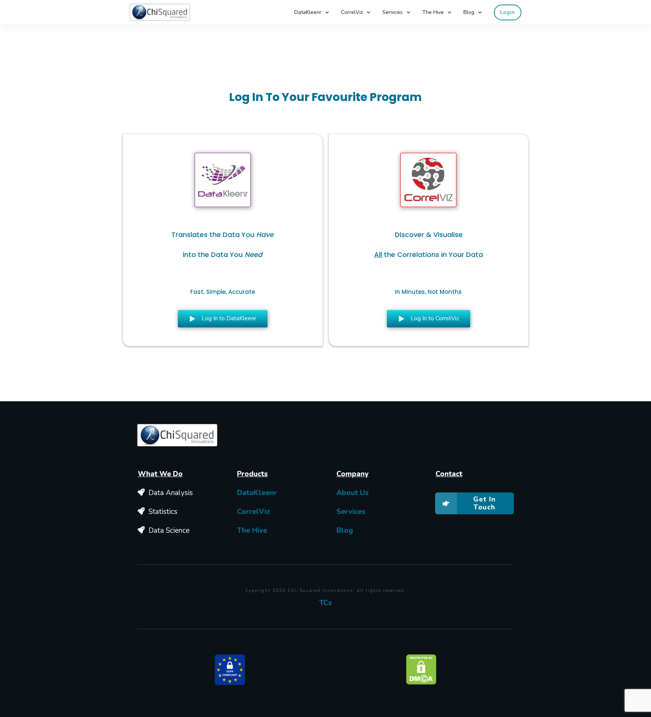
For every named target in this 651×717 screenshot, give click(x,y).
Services (350, 512)
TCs (325, 603)
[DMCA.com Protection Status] (421, 669)
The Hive (252, 530)
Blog (344, 530)
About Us (352, 493)
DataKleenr (257, 493)
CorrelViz (253, 512)
